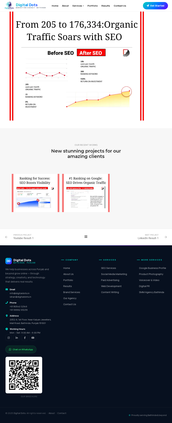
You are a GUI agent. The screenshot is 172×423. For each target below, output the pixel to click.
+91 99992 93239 (19, 309)
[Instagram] (8, 337)
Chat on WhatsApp (23, 349)
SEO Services (108, 268)
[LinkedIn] (16, 337)
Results (105, 5)
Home (55, 5)
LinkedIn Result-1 (148, 238)
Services (78, 5)
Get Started (157, 5)
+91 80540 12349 (18, 306)
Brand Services (71, 292)
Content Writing (110, 292)
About (65, 5)
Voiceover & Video (149, 280)
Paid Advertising (110, 280)
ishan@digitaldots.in (20, 296)
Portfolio (93, 5)
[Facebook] (25, 337)
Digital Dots (20, 413)
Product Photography (151, 274)
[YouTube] (33, 337)
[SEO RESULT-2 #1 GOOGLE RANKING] (35, 193)
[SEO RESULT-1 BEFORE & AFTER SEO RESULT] (86, 193)
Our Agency (69, 298)
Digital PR (144, 286)
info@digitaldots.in (20, 293)
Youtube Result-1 (23, 238)
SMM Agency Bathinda (151, 292)
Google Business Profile (152, 268)
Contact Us (120, 5)
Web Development (111, 286)
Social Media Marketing (114, 274)
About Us (68, 274)
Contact (61, 413)
